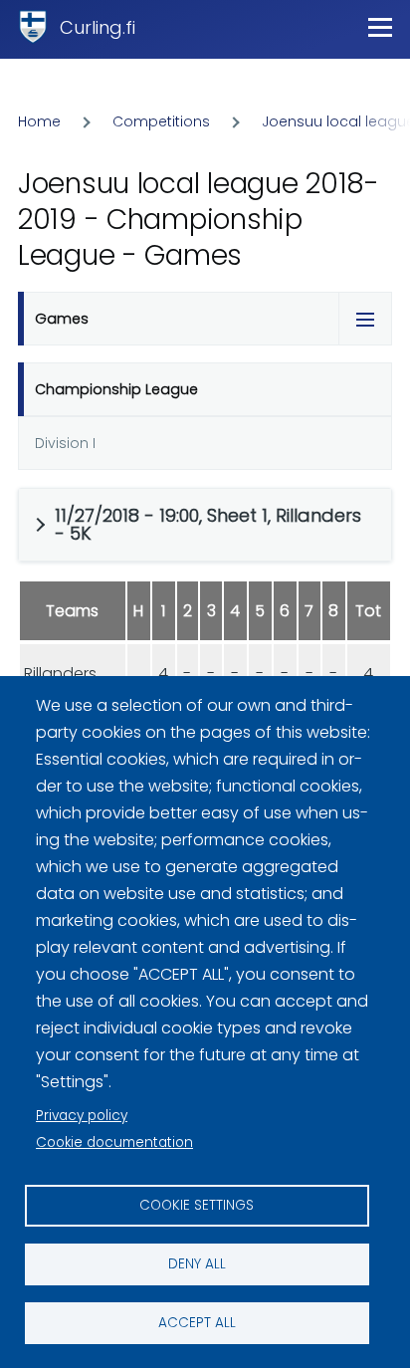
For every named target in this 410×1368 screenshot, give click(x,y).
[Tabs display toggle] (365, 318)
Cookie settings (196, 1205)
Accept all (197, 1322)
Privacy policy (81, 1115)
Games (62, 319)
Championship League (116, 389)
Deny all (197, 1263)
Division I (65, 443)
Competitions (161, 121)
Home (39, 121)
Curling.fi (97, 27)
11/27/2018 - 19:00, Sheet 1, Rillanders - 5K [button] (208, 524)
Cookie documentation (114, 1142)
